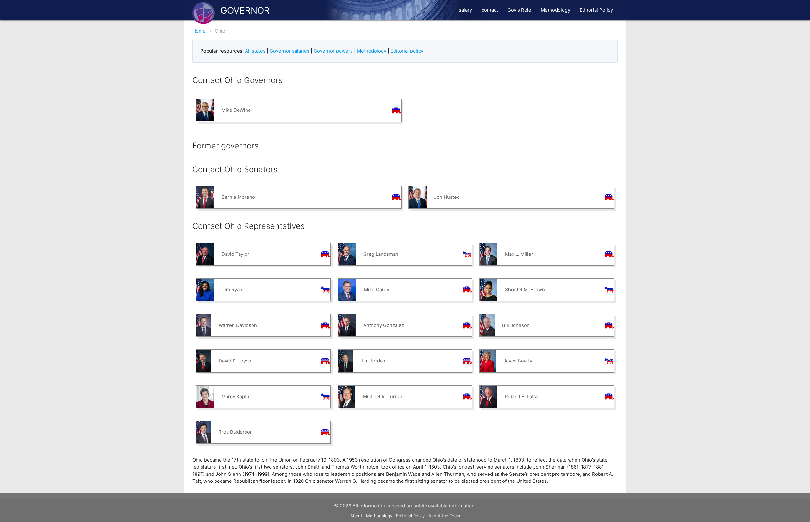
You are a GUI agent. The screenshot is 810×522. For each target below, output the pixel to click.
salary (465, 10)
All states (255, 51)
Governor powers (333, 51)
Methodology (555, 10)
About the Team (444, 515)
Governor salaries (289, 51)
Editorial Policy (596, 10)
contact (490, 10)
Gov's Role (519, 10)
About (356, 515)
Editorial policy (406, 51)
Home (199, 31)
